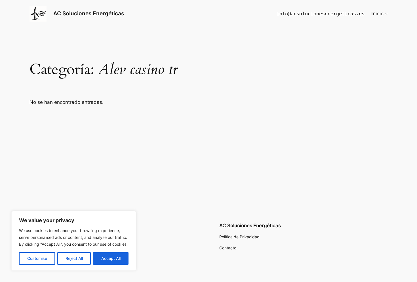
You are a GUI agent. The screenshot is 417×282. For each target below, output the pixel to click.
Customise (37, 258)
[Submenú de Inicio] (386, 13)
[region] (73, 241)
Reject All (74, 258)
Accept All (111, 258)
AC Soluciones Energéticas (88, 13)
